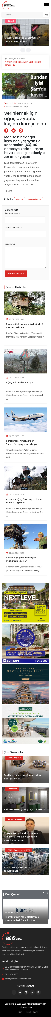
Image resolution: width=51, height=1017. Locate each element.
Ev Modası (12, 789)
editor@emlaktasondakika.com (18, 979)
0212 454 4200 (11, 974)
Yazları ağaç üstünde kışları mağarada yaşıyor (21, 559)
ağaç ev (19, 199)
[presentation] (22, 50)
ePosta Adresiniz (13, 227)
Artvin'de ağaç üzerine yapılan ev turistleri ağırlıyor (24, 501)
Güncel (22, 59)
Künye (21, 1012)
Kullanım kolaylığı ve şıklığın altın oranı (25, 809)
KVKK (35, 1012)
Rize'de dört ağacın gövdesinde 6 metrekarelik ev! (24, 326)
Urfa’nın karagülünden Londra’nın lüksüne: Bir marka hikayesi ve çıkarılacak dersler (22, 837)
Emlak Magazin (14, 758)
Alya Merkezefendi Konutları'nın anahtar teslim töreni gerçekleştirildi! (25, 918)
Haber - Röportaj (15, 819)
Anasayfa (11, 59)
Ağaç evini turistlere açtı (19, 382)
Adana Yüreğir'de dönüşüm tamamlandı (19, 39)
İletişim (28, 1012)
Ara (46, 15)
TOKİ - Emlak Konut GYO (18, 21)
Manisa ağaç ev (34, 199)
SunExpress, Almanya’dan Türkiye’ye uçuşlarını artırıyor (22, 442)
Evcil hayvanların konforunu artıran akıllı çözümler (23, 777)
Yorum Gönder (16, 274)
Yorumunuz (10, 244)
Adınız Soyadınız (13, 213)
